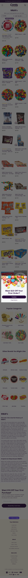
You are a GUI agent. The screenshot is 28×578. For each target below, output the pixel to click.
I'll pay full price (14, 300)
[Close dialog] (25, 277)
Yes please (14, 297)
